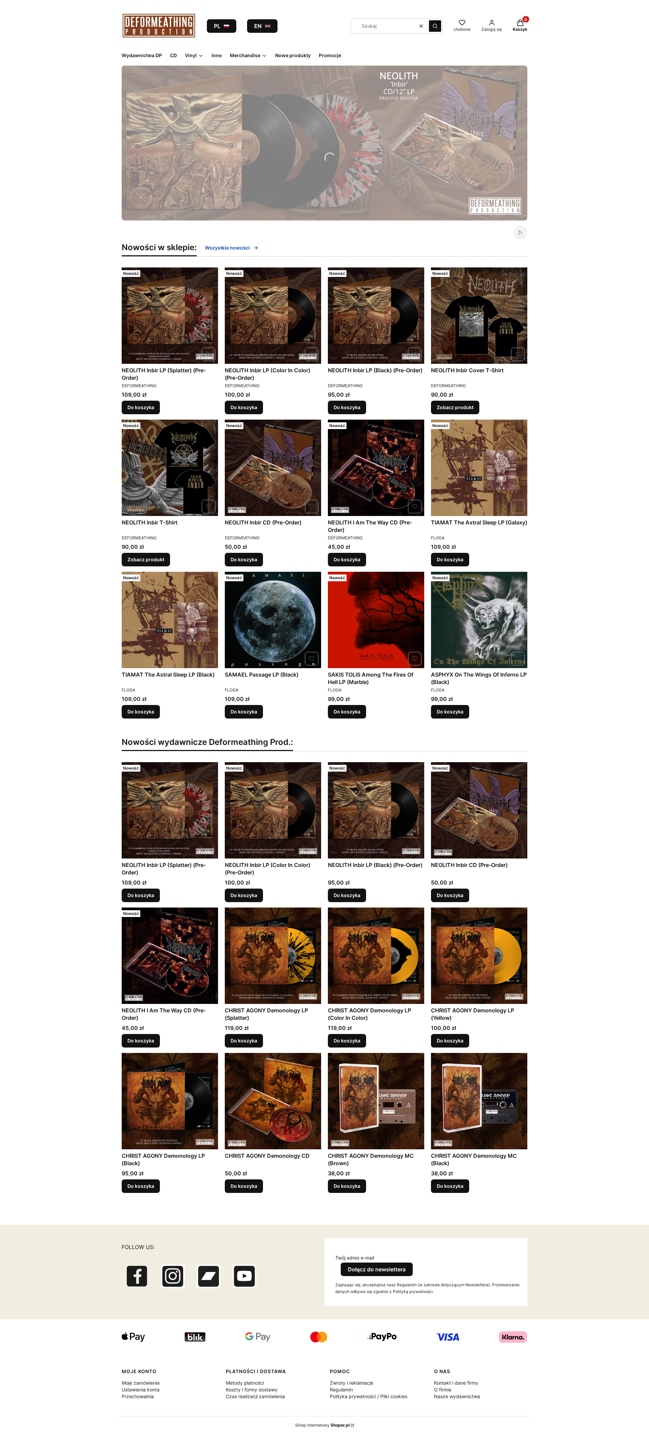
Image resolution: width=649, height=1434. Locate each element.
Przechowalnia (138, 1396)
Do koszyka (140, 407)
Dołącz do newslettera (377, 1269)
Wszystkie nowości (227, 248)
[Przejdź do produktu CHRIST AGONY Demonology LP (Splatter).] (273, 956)
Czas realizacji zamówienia (255, 1396)
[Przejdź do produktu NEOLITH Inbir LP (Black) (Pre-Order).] (376, 315)
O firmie (442, 1389)
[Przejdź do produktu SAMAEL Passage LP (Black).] (273, 620)
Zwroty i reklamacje (351, 1383)
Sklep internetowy (322, 1425)
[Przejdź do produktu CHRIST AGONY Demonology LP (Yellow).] (479, 956)
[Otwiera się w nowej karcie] (137, 1276)
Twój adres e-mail (354, 1258)
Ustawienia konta (141, 1389)
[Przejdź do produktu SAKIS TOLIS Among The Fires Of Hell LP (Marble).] (376, 620)
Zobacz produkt (455, 407)
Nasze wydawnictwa (457, 1396)
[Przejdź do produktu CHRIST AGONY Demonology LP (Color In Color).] (376, 956)
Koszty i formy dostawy (252, 1389)
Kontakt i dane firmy (456, 1383)
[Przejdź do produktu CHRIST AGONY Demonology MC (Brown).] (376, 1101)
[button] (435, 26)
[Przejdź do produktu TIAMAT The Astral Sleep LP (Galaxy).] (479, 468)
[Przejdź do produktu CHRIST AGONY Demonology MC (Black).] (479, 1101)
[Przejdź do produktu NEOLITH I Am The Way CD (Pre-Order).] (376, 468)
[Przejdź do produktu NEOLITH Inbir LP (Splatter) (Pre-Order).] (170, 315)
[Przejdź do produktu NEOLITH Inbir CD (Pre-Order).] (273, 468)
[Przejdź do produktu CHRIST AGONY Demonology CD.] (273, 1101)
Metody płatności (245, 1383)
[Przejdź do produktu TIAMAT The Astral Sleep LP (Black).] (170, 620)
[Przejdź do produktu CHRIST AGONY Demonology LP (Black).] (170, 1101)
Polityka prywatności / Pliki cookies (368, 1396)
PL (217, 26)
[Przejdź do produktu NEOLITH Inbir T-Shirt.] (170, 468)
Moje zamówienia (141, 1383)
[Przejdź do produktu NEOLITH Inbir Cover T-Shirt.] (479, 315)
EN (258, 26)
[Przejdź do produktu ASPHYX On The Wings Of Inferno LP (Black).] (479, 620)
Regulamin (341, 1389)
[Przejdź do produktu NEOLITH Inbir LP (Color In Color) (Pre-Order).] (273, 315)
